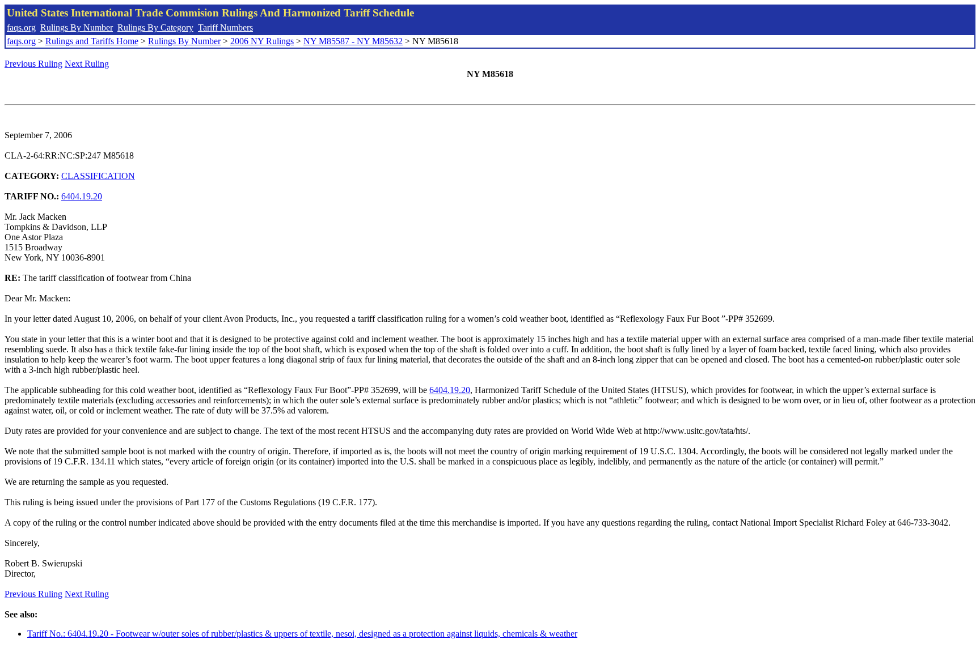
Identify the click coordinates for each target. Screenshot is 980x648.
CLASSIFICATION (98, 176)
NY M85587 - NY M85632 (353, 41)
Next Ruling (87, 64)
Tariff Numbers (225, 27)
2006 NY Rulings (262, 41)
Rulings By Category (155, 27)
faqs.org (21, 27)
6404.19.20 (81, 196)
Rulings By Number (76, 27)
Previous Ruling (33, 64)
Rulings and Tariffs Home (91, 41)
